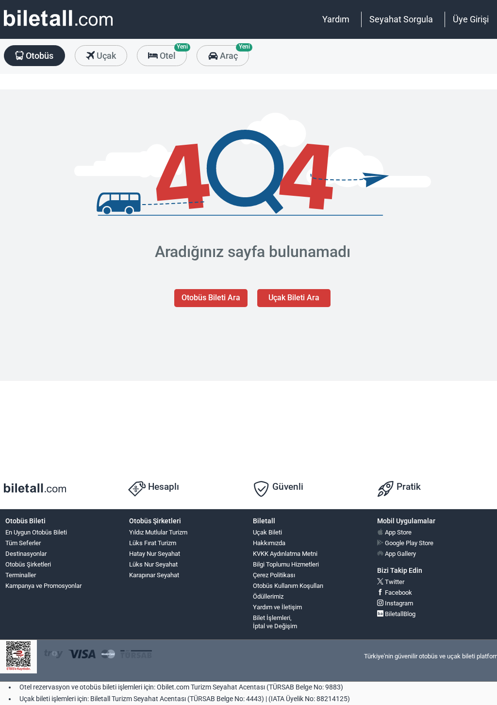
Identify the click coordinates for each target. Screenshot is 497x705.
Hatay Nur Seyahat (154, 553)
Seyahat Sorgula (401, 19)
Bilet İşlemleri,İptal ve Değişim (275, 622)
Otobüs (38, 56)
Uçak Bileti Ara (293, 297)
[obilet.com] (58, 27)
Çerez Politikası (274, 575)
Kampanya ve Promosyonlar (43, 585)
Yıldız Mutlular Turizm (158, 532)
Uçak (105, 56)
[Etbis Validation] (18, 656)
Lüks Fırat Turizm (152, 543)
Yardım (335, 19)
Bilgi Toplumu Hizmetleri (286, 564)
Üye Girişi (471, 19)
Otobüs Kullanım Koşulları (288, 585)
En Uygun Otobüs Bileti (36, 532)
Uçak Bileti (267, 532)
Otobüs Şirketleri (28, 564)
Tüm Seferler (23, 543)
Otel (172, 53)
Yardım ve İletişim (277, 607)
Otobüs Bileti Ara (211, 297)
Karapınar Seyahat (154, 575)
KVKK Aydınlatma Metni (285, 553)
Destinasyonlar (26, 553)
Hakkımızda (269, 543)
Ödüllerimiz (268, 596)
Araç (233, 53)
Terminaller (20, 575)
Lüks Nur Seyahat (153, 564)
